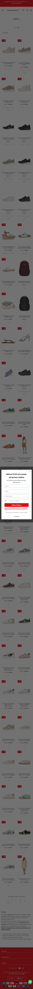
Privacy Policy (26, 509)
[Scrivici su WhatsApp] (30, 982)
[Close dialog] (30, 471)
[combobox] (6, 500)
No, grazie (16, 516)
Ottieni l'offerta (16, 505)
